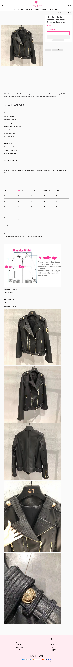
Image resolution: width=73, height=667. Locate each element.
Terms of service (40, 661)
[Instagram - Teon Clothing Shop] (66, 13)
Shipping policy (47, 661)
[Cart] (71, 5)
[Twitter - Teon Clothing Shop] (58, 13)
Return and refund (51, 29)
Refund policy (26, 661)
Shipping (54, 27)
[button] (58, 37)
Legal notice (62, 661)
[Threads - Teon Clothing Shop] (61, 13)
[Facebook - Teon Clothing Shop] (63, 13)
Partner (21, 661)
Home (2, 12)
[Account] (68, 5)
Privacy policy (33, 661)
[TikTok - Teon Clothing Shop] (68, 13)
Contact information (55, 661)
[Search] (2, 5)
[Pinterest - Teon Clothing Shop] (71, 13)
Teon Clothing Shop (15, 661)
